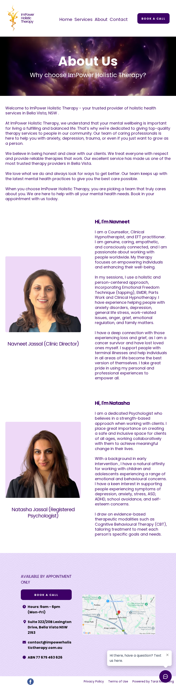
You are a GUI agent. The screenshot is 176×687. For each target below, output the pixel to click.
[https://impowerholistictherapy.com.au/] (21, 18)
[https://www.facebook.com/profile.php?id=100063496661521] (30, 681)
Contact (119, 19)
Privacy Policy (94, 681)
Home (65, 19)
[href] (118, 614)
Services (83, 19)
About (101, 19)
